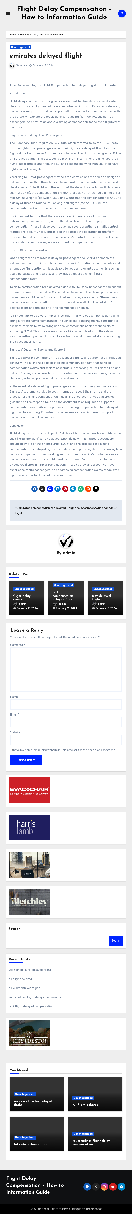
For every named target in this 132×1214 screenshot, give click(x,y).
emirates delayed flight (46, 56)
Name (15, 697)
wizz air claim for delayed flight (30, 969)
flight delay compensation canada (91, 508)
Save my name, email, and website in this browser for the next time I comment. (64, 750)
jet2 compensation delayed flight (63, 596)
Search (15, 929)
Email (14, 714)
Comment (17, 645)
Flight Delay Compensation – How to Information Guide (35, 1185)
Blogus (76, 1209)
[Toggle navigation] (8, 13)
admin (24, 65)
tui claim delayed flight (24, 988)
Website (15, 732)
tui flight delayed (20, 979)
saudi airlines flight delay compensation (35, 997)
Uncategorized (20, 47)
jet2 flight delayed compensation (31, 1006)
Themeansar (94, 1209)
